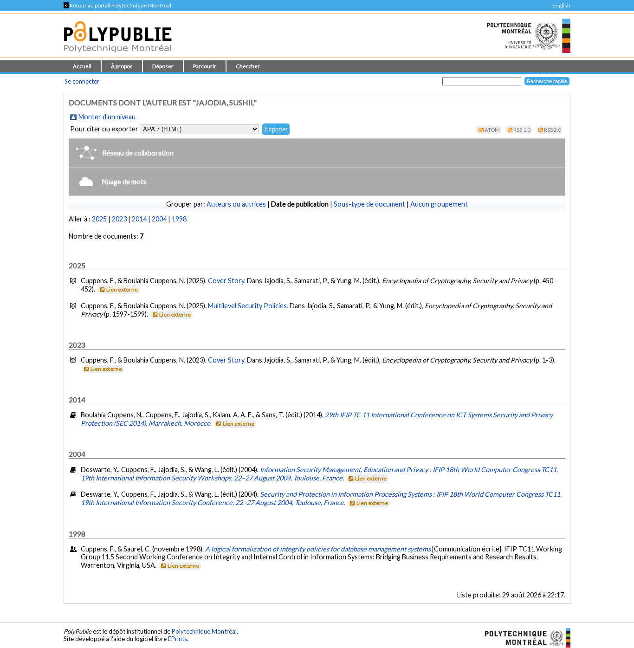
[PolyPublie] (118, 55)
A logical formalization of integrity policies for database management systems (318, 549)
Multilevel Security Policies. (249, 306)
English (561, 5)
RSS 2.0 (552, 130)
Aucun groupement (439, 204)
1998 (179, 219)
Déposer (163, 66)
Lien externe (122, 289)
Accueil (82, 66)
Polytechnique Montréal (204, 631)
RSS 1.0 (521, 130)
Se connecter (82, 81)
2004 (159, 219)
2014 (139, 219)
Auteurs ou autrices (236, 204)
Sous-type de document (369, 204)
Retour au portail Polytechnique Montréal (117, 5)
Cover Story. (227, 281)
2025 (99, 219)
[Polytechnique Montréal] (523, 637)
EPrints (177, 638)
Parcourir (204, 66)
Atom (492, 130)
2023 (119, 219)
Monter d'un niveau (107, 117)
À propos (122, 66)
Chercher (248, 66)
